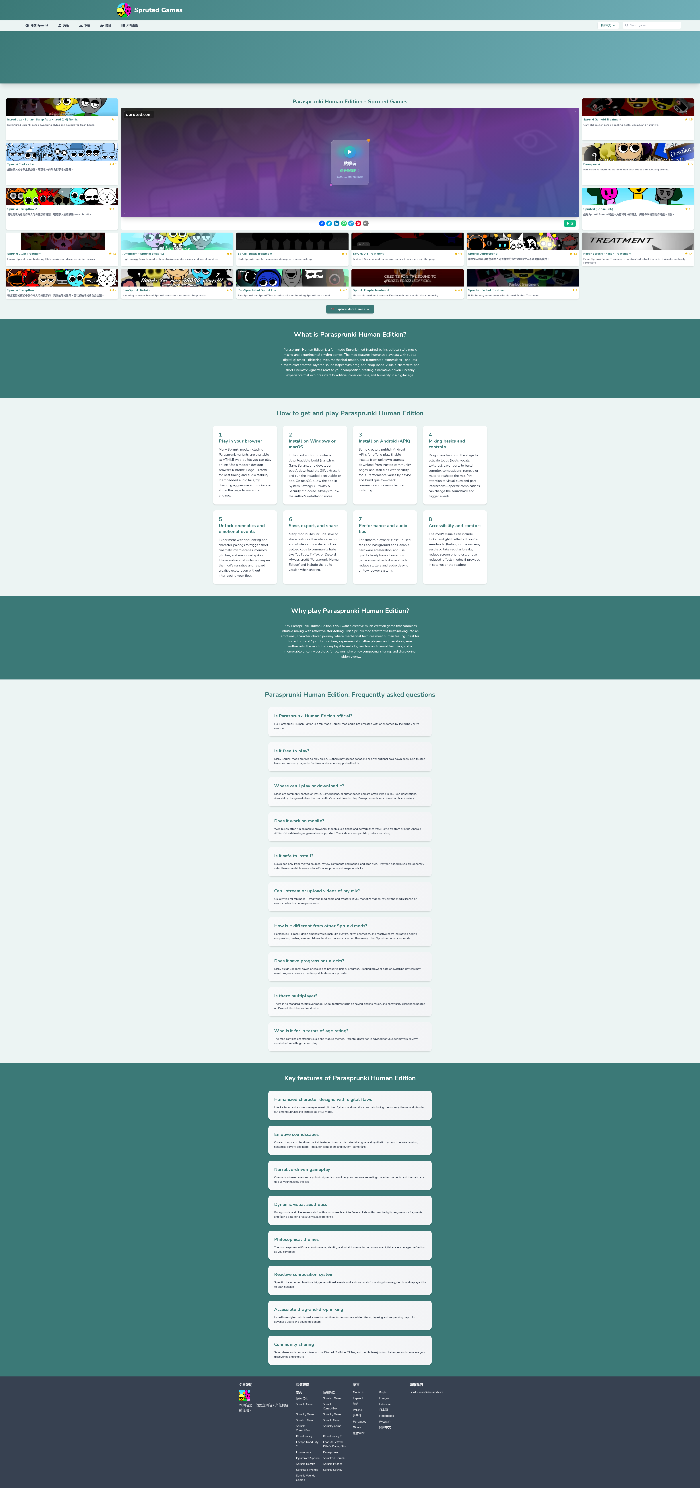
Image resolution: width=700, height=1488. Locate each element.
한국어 (357, 1416)
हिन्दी (355, 1404)
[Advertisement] (350, 57)
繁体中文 (359, 1433)
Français (384, 1398)
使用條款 (329, 1392)
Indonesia (385, 1404)
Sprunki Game (305, 1404)
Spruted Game (332, 1398)
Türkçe (357, 1427)
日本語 (383, 1410)
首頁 (299, 1392)
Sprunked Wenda (307, 1470)
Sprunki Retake (305, 1464)
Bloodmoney (304, 1436)
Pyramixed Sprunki (308, 1458)
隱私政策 (302, 1398)
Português (359, 1422)
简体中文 (385, 1427)
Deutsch (358, 1392)
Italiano (357, 1410)
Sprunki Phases (333, 1464)
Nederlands (386, 1416)
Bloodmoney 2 (332, 1436)
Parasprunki (330, 1452)
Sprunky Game (305, 1414)
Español (358, 1398)
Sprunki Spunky (332, 1470)
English (383, 1392)
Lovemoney (303, 1452)
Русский (384, 1422)
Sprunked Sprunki (334, 1458)
